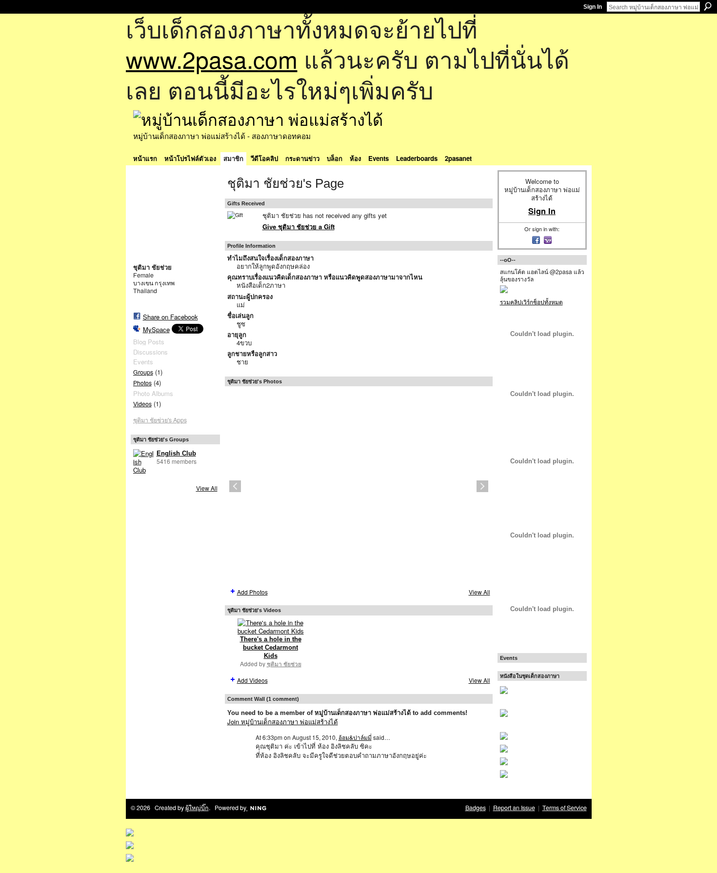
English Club (176, 453)
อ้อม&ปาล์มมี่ (355, 737)
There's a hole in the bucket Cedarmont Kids (270, 647)
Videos (142, 403)
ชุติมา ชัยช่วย (284, 663)
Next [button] (482, 486)
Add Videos (252, 680)
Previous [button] (235, 486)
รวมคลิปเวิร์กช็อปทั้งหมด (531, 302)
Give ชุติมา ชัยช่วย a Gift (298, 226)
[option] (359, 486)
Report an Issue (514, 807)
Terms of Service (564, 807)
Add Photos (252, 592)
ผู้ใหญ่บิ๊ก (197, 807)
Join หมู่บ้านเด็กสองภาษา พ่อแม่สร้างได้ (282, 721)
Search (708, 6)
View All (207, 488)
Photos (142, 382)
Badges (475, 807)
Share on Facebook (170, 316)
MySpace (156, 329)
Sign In (592, 6)
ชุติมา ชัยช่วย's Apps (160, 420)
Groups (143, 372)
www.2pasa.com (212, 59)
